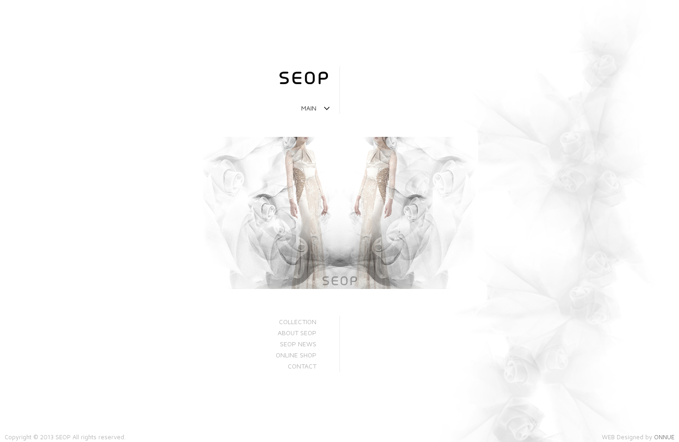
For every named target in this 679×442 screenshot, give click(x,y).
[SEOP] (158, 80)
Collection (297, 321)
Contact (302, 366)
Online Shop (296, 355)
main (308, 108)
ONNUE (664, 437)
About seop (297, 333)
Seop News (298, 344)
